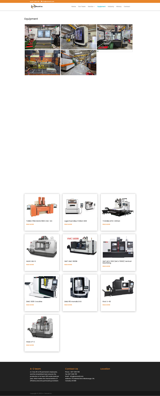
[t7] (78, 75)
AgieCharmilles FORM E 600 (75, 221)
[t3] (42, 49)
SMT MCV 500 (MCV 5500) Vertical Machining (117, 262)
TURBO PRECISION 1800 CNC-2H (39, 221)
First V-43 (107, 301)
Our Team (82, 6)
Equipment (102, 6)
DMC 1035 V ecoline (34, 301)
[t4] (78, 49)
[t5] (114, 49)
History (118, 6)
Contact (127, 6)
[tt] (114, 51)
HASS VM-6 (31, 261)
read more (30, 224)
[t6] (42, 75)
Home (73, 6)
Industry (111, 6)
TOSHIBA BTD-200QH (111, 221)
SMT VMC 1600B (70, 261)
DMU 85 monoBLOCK (73, 301)
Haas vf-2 (30, 342)
